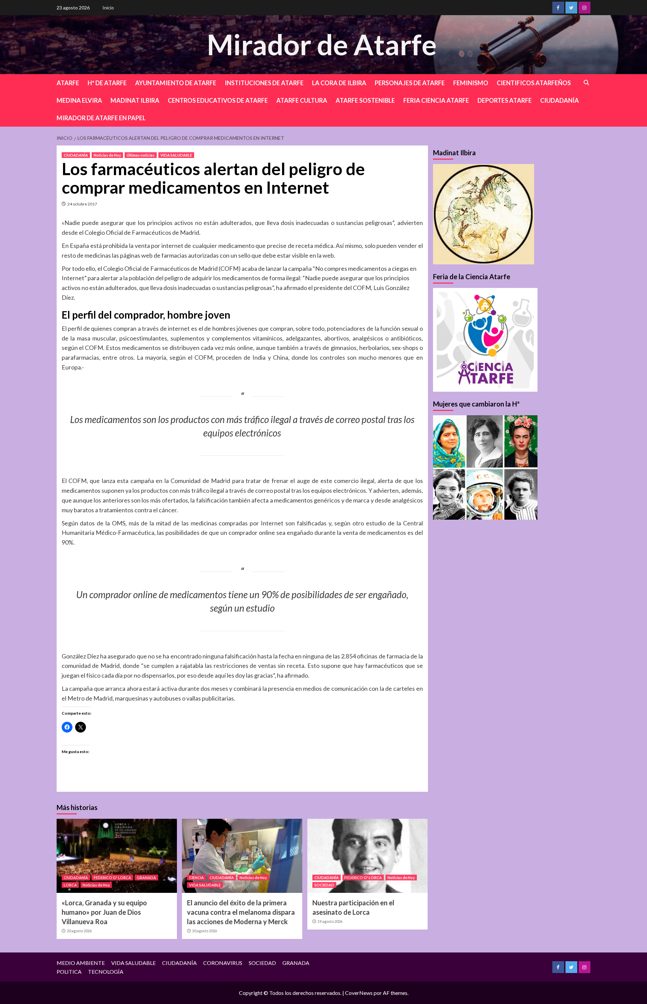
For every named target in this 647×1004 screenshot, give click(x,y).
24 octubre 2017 (82, 203)
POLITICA (69, 971)
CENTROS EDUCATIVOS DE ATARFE (218, 100)
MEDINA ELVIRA (79, 100)
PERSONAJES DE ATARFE (410, 83)
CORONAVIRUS (222, 963)
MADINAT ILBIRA (135, 100)
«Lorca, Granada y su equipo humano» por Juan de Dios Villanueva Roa (104, 912)
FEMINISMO (470, 83)
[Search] (586, 83)
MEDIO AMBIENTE (81, 963)
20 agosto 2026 (79, 931)
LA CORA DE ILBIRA (339, 83)
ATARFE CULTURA (301, 100)
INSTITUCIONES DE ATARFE (264, 83)
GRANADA (146, 877)
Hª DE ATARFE (107, 83)
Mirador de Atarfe (322, 44)
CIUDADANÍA (559, 100)
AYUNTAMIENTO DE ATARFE (175, 83)
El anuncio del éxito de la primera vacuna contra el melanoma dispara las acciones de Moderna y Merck (241, 912)
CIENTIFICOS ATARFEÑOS (534, 83)
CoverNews (359, 993)
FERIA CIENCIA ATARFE (436, 100)
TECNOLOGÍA (105, 971)
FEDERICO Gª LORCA (112, 877)
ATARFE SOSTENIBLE (365, 100)
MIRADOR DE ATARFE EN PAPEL (101, 118)
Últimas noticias (141, 155)
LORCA (70, 885)
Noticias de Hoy (107, 155)
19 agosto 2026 (329, 921)
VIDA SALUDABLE (176, 155)
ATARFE (68, 83)
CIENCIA (196, 877)
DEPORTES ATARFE (504, 100)
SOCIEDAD (324, 885)
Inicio (108, 7)
